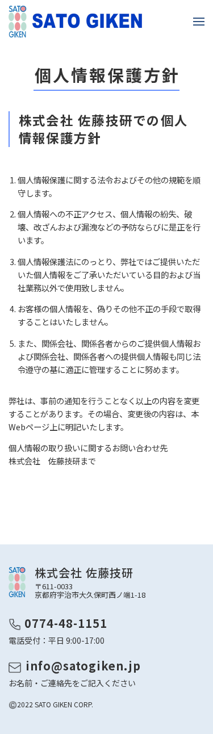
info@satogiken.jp (83, 665)
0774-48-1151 (65, 623)
